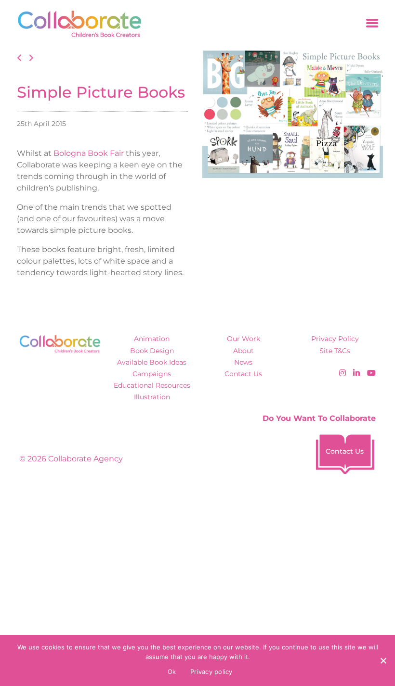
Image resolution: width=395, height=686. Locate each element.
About (243, 350)
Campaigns (151, 373)
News (243, 362)
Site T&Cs (334, 350)
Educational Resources (152, 385)
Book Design (152, 350)
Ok (172, 671)
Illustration (152, 397)
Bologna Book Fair (88, 153)
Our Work (243, 338)
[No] (383, 660)
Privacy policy (211, 671)
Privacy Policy (335, 338)
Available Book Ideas (151, 362)
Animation (152, 338)
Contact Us (243, 373)
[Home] (76, 24)
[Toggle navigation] (372, 24)
